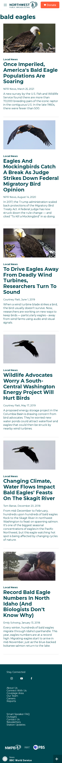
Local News (10, 59)
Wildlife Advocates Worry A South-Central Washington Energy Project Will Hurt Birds (29, 386)
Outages (12, 717)
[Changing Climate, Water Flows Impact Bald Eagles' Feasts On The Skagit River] (29, 455)
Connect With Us (16, 690)
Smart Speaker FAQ (18, 714)
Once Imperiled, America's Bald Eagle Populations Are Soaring (30, 73)
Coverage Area (15, 693)
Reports (11, 701)
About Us (12, 688)
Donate (51, 4)
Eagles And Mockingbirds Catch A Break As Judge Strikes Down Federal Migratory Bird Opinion (31, 175)
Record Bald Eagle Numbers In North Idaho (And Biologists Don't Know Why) (26, 603)
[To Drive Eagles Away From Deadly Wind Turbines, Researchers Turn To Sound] (29, 242)
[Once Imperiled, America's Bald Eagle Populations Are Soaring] (29, 38)
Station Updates (16, 725)
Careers (11, 698)
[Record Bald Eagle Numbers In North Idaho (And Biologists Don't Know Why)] (29, 566)
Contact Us (13, 719)
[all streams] (57, 759)
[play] (5, 759)
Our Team (12, 696)
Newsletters (14, 722)
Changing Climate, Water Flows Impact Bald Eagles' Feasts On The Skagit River (29, 489)
